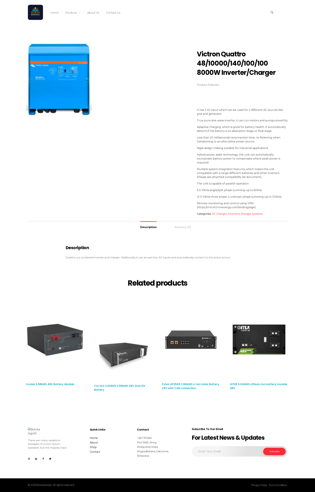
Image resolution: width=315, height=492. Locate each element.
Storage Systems (252, 213)
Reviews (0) (183, 227)
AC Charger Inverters (226, 213)
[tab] (148, 226)
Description (148, 227)
